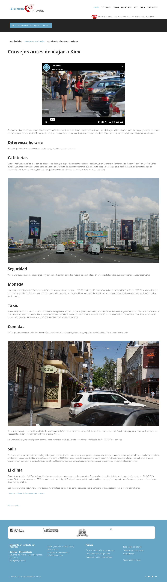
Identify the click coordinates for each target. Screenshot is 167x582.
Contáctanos (128, 553)
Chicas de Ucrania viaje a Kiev (97, 553)
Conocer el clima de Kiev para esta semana (26, 493)
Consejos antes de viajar (35, 41)
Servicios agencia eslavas (133, 550)
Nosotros (126, 7)
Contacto (152, 7)
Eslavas (38, 576)
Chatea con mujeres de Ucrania (98, 557)
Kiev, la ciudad (22, 25)
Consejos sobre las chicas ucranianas (62, 41)
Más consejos (13, 505)
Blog (142, 7)
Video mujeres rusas (132, 560)
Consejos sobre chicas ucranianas (99, 550)
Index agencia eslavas (132, 547)
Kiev (135, 7)
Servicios (106, 7)
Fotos (116, 7)
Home (96, 7)
